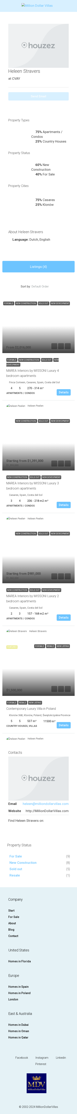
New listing (35, 703)
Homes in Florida (19, 961)
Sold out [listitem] (15, 869)
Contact (13, 936)
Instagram (41, 1057)
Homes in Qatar (18, 1037)
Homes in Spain (18, 986)
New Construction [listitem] (23, 863)
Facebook (21, 1057)
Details (64, 392)
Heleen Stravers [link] (38, 631)
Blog (11, 929)
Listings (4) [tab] (38, 267)
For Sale (12, 360)
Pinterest (40, 1064)
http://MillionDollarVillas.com (47, 811)
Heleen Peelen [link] (35, 405)
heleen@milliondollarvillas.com (46, 804)
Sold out (47, 360)
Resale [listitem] (14, 875)
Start (11, 910)
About (12, 923)
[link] (38, 326)
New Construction (29, 360)
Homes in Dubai (18, 1024)
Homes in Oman (18, 1031)
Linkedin (60, 1057)
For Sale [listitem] (15, 856)
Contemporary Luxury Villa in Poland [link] (31, 709)
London (13, 999)
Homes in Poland (19, 993)
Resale (22, 703)
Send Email (38, 96)
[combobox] (43, 286)
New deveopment (51, 477)
